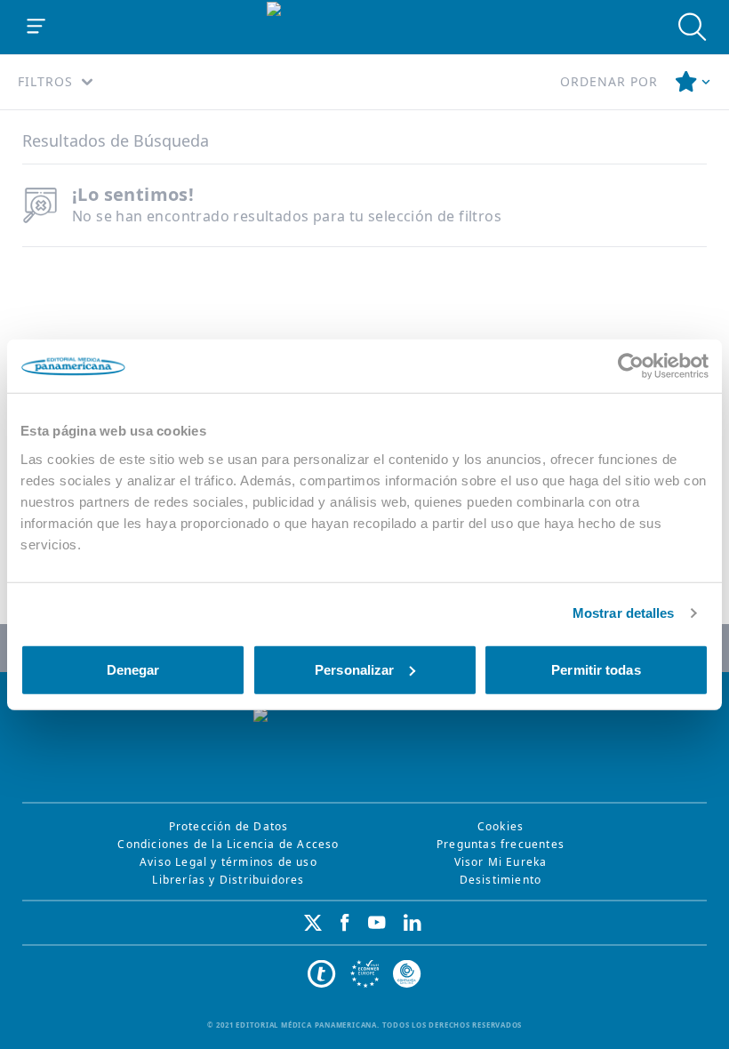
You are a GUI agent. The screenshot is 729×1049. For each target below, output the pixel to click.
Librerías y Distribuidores (228, 879)
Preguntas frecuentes (501, 844)
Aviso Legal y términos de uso (228, 861)
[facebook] (345, 923)
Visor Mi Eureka (501, 861)
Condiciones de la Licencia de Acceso (228, 844)
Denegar (133, 669)
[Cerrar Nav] (36, 26)
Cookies (500, 826)
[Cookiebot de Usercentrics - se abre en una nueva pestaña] (631, 366)
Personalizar (354, 669)
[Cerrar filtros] (693, 81)
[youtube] (377, 923)
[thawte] (322, 974)
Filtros (45, 81)
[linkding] (412, 923)
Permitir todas (595, 669)
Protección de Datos (229, 826)
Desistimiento (501, 879)
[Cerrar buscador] (692, 26)
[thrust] (407, 974)
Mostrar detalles (624, 613)
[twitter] (313, 923)
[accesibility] (364, 974)
